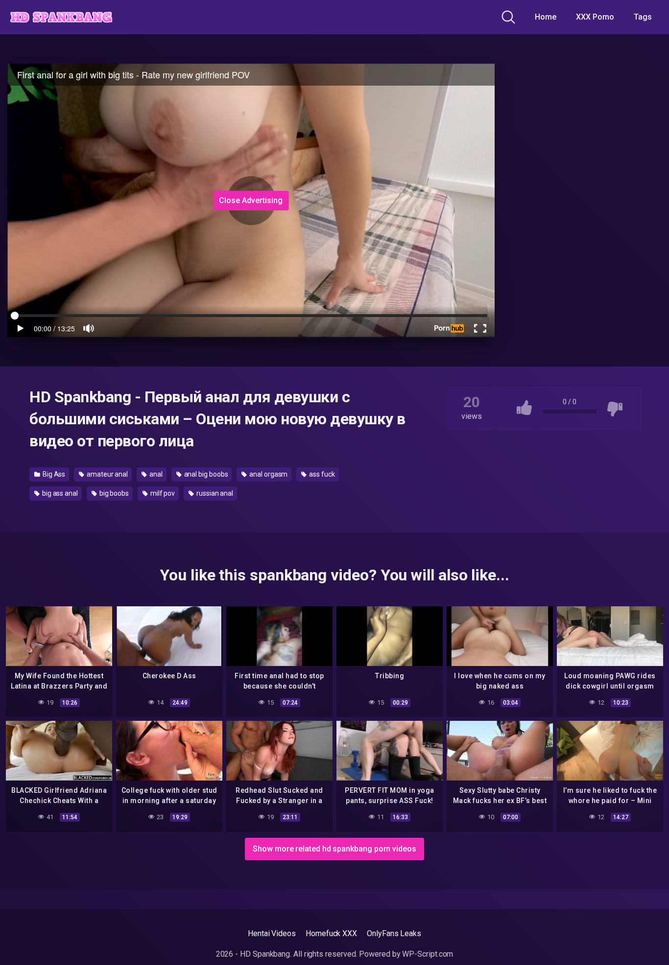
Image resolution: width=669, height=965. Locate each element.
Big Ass (53, 474)
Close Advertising (251, 200)
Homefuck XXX (331, 933)
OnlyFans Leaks (394, 933)
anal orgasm (267, 474)
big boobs (113, 493)
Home (545, 17)
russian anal (214, 493)
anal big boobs (205, 474)
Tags (643, 17)
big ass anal (59, 493)
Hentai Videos (272, 933)
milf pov (162, 493)
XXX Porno (595, 17)
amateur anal (106, 474)
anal (155, 474)
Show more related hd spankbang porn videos (334, 848)
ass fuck (321, 474)
